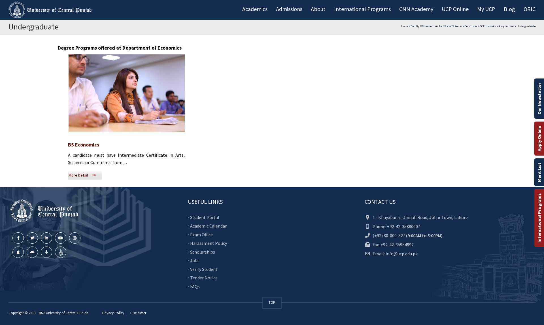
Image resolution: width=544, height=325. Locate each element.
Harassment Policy (208, 243)
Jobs (194, 260)
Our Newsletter (539, 98)
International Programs (539, 218)
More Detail (78, 175)
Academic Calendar (208, 226)
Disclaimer (137, 313)
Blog (509, 8)
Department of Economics (480, 26)
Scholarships (202, 251)
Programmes (507, 26)
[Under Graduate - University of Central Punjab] (51, 9)
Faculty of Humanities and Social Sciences (436, 26)
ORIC (530, 8)
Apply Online (539, 138)
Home (404, 26)
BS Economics (83, 144)
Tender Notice (204, 278)
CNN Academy (416, 8)
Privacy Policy (113, 313)
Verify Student (204, 269)
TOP (272, 302)
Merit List (539, 172)
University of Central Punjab (67, 313)
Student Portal (204, 217)
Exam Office (201, 234)
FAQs (195, 286)
